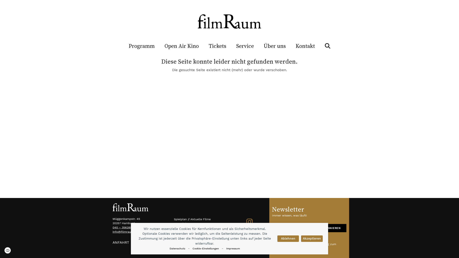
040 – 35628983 (124, 227)
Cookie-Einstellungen (206, 248)
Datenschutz (177, 248)
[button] (328, 46)
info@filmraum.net (126, 231)
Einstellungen (7, 250)
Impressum (233, 248)
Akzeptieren (312, 238)
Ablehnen (288, 238)
